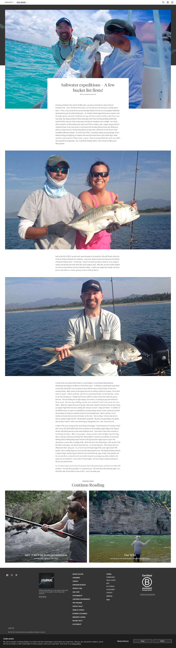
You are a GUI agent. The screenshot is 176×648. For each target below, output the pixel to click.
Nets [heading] (107, 583)
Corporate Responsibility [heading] (81, 599)
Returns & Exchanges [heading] (80, 613)
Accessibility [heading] (77, 624)
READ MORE (42, 597)
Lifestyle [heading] (109, 596)
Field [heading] (108, 600)
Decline (162, 641)
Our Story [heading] (76, 592)
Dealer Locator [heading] (78, 574)
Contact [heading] (75, 581)
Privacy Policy (76, 644)
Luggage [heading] (109, 592)
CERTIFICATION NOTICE (147, 595)
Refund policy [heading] (77, 621)
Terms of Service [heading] (78, 610)
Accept (142, 641)
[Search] (163, 2)
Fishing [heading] (109, 574)
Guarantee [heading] (76, 578)
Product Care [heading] (77, 588)
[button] (172, 2)
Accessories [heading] (110, 589)
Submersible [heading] (110, 577)
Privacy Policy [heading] (78, 606)
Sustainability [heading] (77, 596)
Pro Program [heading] (77, 603)
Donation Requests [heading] (79, 585)
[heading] (9, 2)
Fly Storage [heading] (110, 586)
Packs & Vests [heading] (111, 580)
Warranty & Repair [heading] (79, 617)
